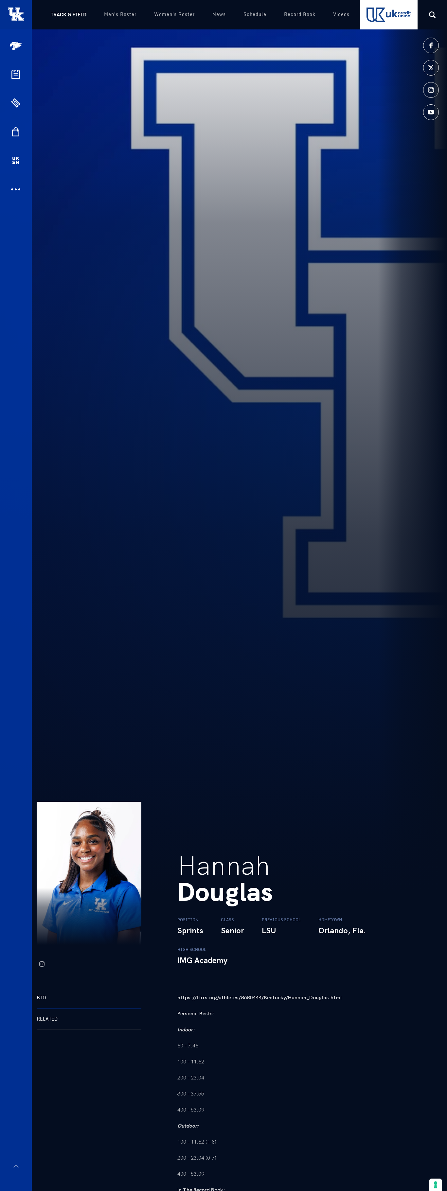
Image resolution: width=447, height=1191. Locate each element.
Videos (341, 14)
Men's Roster (120, 14)
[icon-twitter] (431, 68)
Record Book (299, 14)
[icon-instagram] (431, 90)
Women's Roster (174, 14)
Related (47, 1019)
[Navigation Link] (16, 46)
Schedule (254, 14)
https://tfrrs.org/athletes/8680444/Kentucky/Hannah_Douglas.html (259, 997)
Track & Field (68, 14)
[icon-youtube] (431, 112)
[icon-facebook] (431, 45)
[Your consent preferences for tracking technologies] (435, 1185)
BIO (41, 997)
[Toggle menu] (16, 1166)
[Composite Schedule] (15, 74)
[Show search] (432, 14)
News (219, 14)
